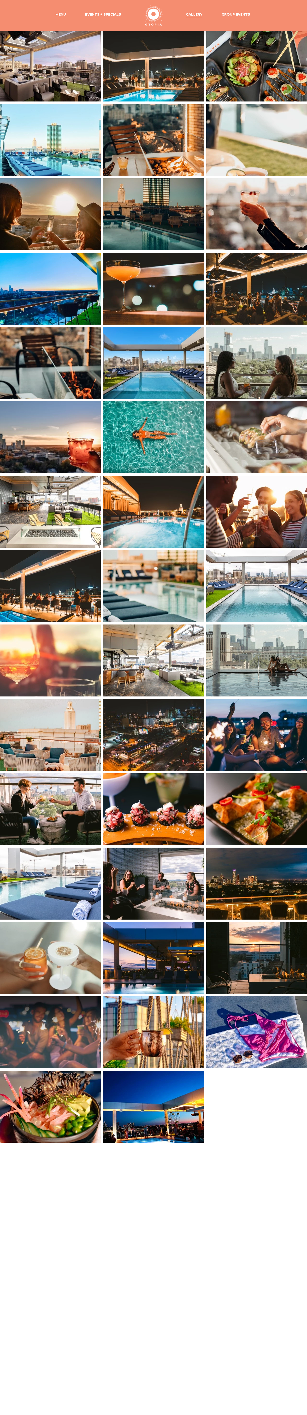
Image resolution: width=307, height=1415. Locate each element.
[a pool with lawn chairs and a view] (256, 586)
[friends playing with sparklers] (50, 1032)
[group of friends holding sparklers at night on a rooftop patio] (256, 735)
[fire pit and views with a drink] (153, 140)
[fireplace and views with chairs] (256, 958)
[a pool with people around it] (153, 1107)
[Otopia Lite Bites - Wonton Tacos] (256, 437)
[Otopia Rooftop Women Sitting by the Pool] (256, 660)
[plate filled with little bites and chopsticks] (256, 65)
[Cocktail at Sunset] (50, 437)
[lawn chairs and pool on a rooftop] (50, 884)
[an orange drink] (153, 289)
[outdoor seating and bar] (50, 512)
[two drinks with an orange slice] (50, 958)
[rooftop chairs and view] (50, 735)
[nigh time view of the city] (50, 289)
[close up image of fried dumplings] (256, 809)
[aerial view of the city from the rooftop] (153, 735)
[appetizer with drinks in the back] (153, 809)
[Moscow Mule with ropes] (153, 1032)
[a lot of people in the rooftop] (256, 289)
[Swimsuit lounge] (256, 1032)
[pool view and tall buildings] (50, 140)
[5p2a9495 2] (256, 140)
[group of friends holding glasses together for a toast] (256, 512)
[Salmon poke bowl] (50, 1107)
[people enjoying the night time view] (153, 65)
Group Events (236, 14)
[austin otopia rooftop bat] (50, 65)
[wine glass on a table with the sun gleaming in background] (50, 660)
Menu (60, 14)
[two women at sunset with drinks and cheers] (50, 214)
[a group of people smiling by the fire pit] (153, 884)
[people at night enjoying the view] (50, 586)
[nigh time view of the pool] (153, 512)
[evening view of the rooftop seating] (153, 214)
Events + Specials (103, 14)
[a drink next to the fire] (50, 363)
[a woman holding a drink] (256, 214)
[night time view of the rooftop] (256, 884)
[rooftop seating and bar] (153, 660)
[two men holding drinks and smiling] (50, 809)
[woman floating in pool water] (153, 437)
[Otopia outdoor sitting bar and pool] (153, 958)
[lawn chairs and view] (153, 586)
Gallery (194, 14)
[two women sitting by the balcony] (256, 363)
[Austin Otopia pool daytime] (153, 363)
